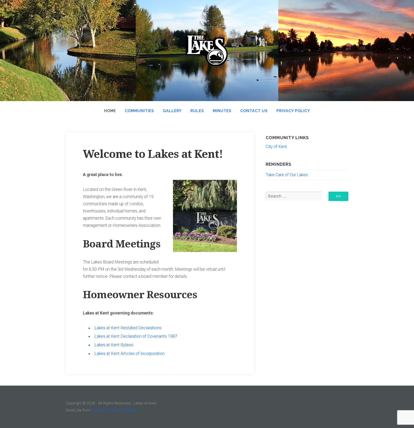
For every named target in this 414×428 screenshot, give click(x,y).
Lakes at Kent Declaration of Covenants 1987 (135, 336)
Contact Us (254, 111)
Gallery (172, 111)
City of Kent (276, 146)
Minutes (222, 111)
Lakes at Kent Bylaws (113, 344)
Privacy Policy (293, 111)
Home (110, 111)
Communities (139, 111)
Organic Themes (105, 410)
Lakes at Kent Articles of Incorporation (129, 353)
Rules (197, 111)
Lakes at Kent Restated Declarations (127, 327)
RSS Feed (130, 410)
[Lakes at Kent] (207, 50)
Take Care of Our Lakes (287, 174)
